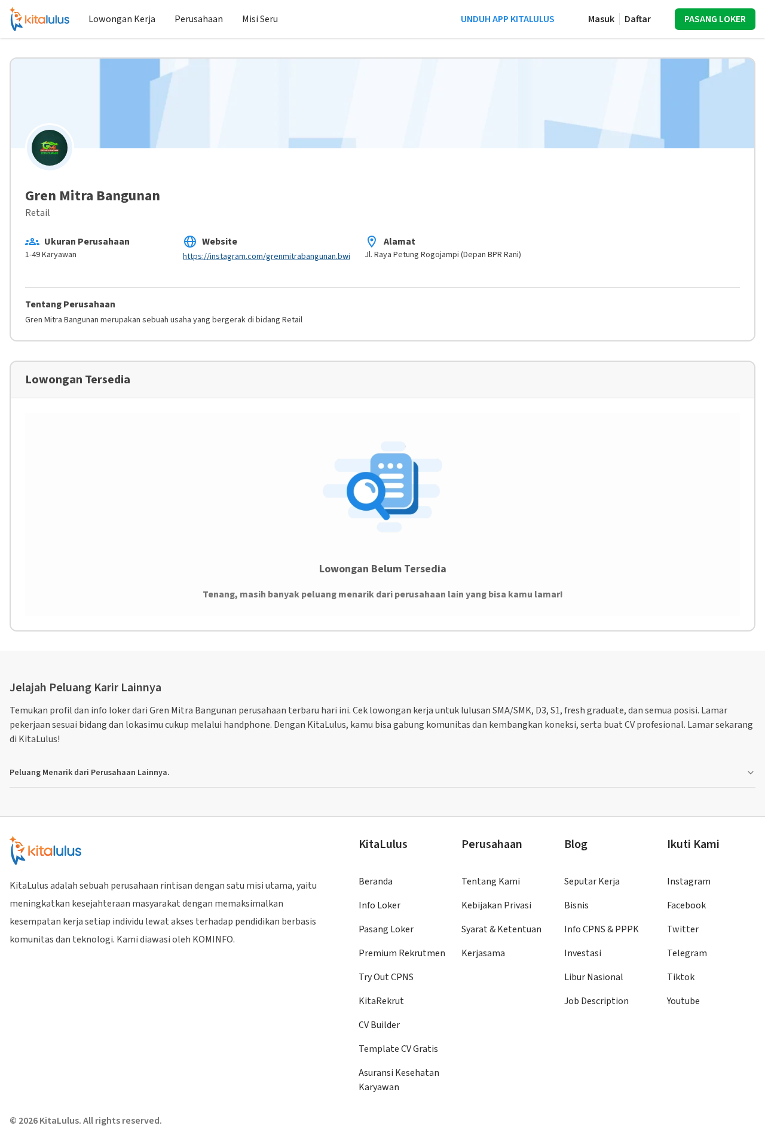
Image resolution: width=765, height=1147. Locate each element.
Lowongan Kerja (121, 19)
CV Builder (379, 1025)
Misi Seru (260, 19)
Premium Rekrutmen (402, 953)
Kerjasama (483, 953)
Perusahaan (199, 19)
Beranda (376, 881)
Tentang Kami (490, 881)
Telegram (687, 953)
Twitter (683, 929)
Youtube (683, 1001)
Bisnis (576, 905)
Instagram (689, 881)
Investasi (582, 953)
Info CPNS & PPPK (601, 929)
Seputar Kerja (592, 881)
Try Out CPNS (386, 977)
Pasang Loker (386, 929)
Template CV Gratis (398, 1049)
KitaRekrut (381, 1001)
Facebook (686, 905)
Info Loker (379, 905)
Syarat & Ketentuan (501, 929)
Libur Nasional (593, 977)
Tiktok (680, 977)
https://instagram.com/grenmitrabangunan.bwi (266, 257)
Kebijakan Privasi (496, 905)
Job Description (596, 1001)
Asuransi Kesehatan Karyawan (399, 1080)
